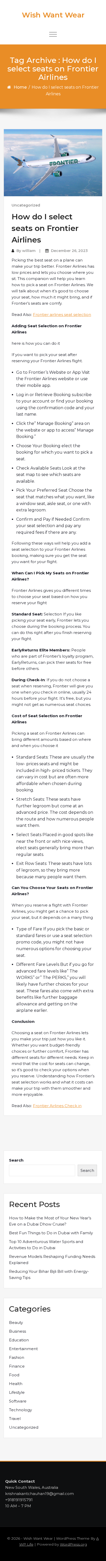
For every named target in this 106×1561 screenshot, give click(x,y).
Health (15, 1383)
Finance (17, 1366)
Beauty (16, 1322)
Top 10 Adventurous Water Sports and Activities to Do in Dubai (46, 1244)
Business (17, 1331)
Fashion (16, 1357)
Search (16, 1160)
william (29, 250)
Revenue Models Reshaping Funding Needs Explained (52, 1259)
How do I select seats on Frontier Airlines (45, 228)
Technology (20, 1409)
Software (17, 1401)
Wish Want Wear (53, 14)
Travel (15, 1418)
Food (14, 1374)
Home (20, 87)
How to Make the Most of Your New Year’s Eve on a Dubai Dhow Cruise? (50, 1221)
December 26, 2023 (69, 250)
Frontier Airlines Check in (57, 1105)
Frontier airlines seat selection (62, 314)
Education (19, 1340)
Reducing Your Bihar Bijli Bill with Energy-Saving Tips (49, 1274)
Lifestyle (17, 1392)
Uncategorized (26, 205)
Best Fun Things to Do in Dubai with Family (51, 1232)
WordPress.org (73, 1544)
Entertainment (23, 1348)
